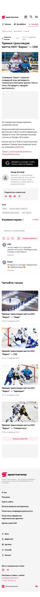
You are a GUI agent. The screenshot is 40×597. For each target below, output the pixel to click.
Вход (36, 219)
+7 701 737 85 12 (9, 580)
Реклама (6, 497)
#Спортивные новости (18, 209)
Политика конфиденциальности (17, 511)
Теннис (8, 24)
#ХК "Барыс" (27, 213)
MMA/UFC (9, 539)
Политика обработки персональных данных (12, 517)
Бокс (7, 534)
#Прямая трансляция (11, 213)
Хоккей (34, 24)
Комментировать (30, 238)
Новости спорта (7, 31)
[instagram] (3, 570)
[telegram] (7, 570)
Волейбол (21, 24)
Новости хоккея (7, 38)
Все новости (18, 31)
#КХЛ (5, 209)
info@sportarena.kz (10, 578)
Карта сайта (7, 502)
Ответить (10, 255)
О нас (4, 492)
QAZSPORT (19, 147)
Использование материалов (15, 506)
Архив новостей (9, 523)
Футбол (8, 544)
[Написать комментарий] (20, 231)
